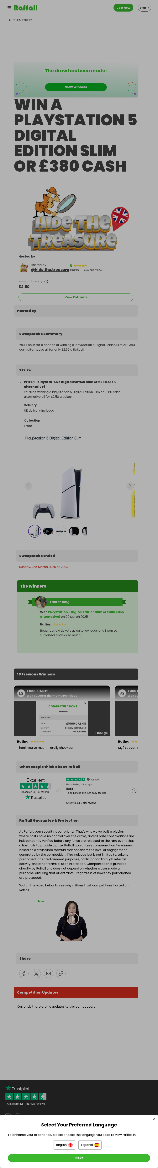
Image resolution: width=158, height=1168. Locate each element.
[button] (64, 1145)
